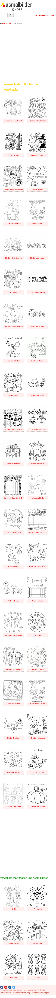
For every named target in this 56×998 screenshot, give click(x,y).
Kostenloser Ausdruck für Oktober (39, 567)
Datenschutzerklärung (21, 993)
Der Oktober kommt (38, 292)
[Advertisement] (28, 55)
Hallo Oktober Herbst (37, 704)
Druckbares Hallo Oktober (14, 327)
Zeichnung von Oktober (13, 669)
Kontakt (50, 16)
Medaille (38, 978)
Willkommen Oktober (37, 807)
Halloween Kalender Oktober (38, 532)
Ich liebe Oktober (14, 361)
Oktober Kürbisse (38, 772)
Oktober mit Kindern (14, 807)
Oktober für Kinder (37, 395)
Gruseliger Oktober (38, 155)
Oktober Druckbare (13, 738)
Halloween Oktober (38, 498)
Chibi (14, 909)
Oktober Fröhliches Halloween (14, 532)
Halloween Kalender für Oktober (15, 498)
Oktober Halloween (38, 738)
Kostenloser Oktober (14, 224)
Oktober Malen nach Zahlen (14, 121)
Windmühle (38, 909)
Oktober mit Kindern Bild (13, 258)
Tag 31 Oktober (13, 155)
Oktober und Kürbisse (37, 464)
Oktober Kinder (37, 224)
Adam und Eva (13, 943)
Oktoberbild (38, 635)
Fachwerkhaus (38, 943)
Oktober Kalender (38, 601)
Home (34, 16)
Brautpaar (13, 978)
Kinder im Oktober (37, 361)
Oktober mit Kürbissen (13, 464)
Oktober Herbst (13, 601)
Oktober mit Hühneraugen (14, 429)
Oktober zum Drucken (37, 258)
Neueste (42, 16)
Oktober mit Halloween (38, 121)
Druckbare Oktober (38, 669)
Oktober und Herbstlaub (13, 635)
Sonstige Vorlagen (8, 23)
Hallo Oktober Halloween (14, 189)
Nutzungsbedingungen (40, 993)
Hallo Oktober (38, 189)
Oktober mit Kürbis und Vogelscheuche (41, 429)
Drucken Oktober (14, 704)
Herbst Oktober (13, 567)
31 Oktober (14, 292)
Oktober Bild (13, 395)
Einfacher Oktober (37, 327)
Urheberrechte (5, 993)
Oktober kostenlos (13, 772)
